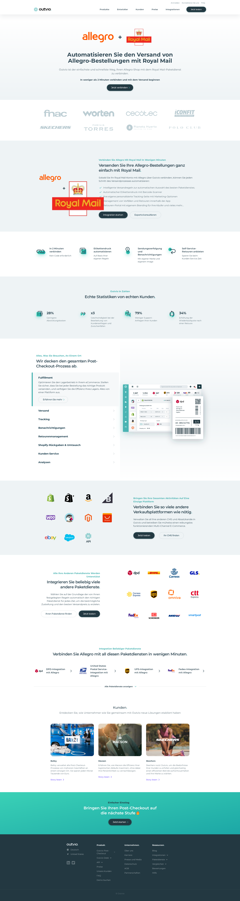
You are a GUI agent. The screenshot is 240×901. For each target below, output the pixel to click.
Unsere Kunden (104, 871)
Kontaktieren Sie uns (190, 3)
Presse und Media (133, 859)
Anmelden (175, 3)
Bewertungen (159, 868)
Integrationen (173, 9)
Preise (155, 9)
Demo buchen (104, 880)
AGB (126, 868)
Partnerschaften (132, 873)
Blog (154, 850)
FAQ (203, 3)
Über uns (128, 850)
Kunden (140, 9)
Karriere (128, 855)
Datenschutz (130, 864)
